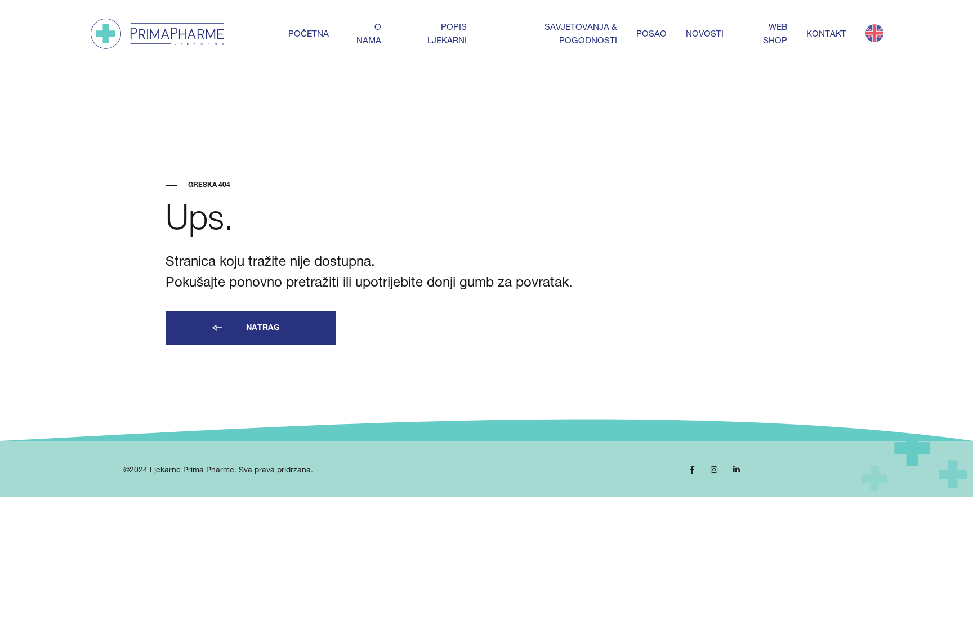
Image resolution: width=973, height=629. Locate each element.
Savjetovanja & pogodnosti (580, 35)
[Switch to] (874, 34)
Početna (308, 34)
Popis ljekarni (447, 35)
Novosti (705, 34)
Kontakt (826, 34)
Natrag (262, 328)
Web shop (775, 35)
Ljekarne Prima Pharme (192, 471)
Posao (651, 34)
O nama (368, 35)
